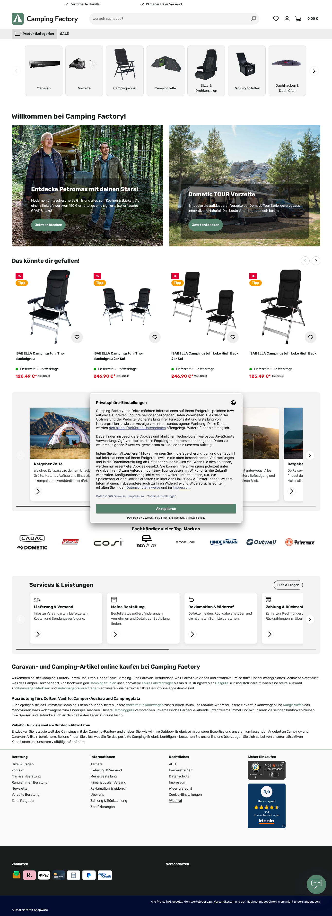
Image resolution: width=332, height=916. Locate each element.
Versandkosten (224, 901)
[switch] (274, 774)
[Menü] (283, 763)
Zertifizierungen (102, 807)
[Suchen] (253, 19)
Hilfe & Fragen (288, 585)
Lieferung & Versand (106, 770)
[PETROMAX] (300, 542)
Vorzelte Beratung (25, 795)
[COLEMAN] (70, 542)
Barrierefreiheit (180, 770)
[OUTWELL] (261, 542)
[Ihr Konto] (287, 18)
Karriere (96, 764)
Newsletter (20, 788)
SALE (64, 34)
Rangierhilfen (293, 705)
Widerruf (175, 801)
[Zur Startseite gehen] (45, 19)
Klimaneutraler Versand (164, 4)
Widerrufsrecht (180, 788)
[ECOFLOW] (185, 542)
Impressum (177, 782)
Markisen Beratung (26, 776)
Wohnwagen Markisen (33, 688)
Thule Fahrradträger (157, 683)
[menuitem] (34, 33)
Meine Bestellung (103, 776)
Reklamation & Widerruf (108, 788)
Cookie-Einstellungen (185, 795)
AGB (172, 764)
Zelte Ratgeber (23, 801)
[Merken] (77, 337)
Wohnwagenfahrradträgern (78, 688)
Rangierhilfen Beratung (29, 782)
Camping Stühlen (103, 683)
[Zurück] (16, 70)
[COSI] (108, 542)
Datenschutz (179, 776)
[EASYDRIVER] (147, 542)
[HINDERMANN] (223, 542)
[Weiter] (314, 70)
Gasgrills (221, 683)
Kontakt (18, 770)
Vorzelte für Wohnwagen (145, 705)
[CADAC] (32, 542)
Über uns (97, 795)
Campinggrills (124, 710)
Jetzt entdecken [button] (48, 225)
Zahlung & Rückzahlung (108, 801)
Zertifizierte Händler (85, 4)
